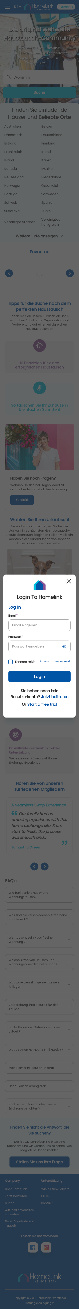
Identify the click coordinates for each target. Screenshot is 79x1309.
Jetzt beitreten (54, 696)
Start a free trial (42, 704)
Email (13, 615)
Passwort (15, 637)
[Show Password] (64, 646)
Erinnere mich (25, 662)
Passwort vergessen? (55, 661)
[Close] (68, 581)
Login (39, 676)
